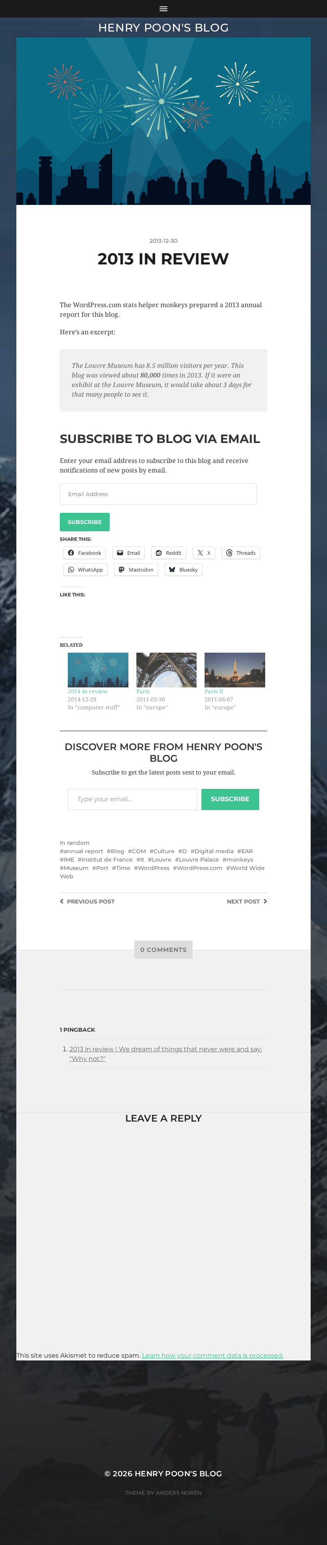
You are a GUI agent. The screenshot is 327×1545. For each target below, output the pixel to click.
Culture (164, 851)
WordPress (153, 868)
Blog (117, 851)
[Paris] (166, 670)
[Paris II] (235, 670)
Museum (76, 868)
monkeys (240, 859)
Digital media (214, 851)
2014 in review (88, 691)
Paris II (214, 691)
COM (139, 851)
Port (102, 868)
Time (123, 868)
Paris (143, 691)
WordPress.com (200, 868)
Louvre (161, 859)
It (142, 859)
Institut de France (107, 859)
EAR (247, 851)
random (78, 842)
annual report (83, 851)
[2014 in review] (98, 670)
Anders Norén (179, 1492)
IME (69, 859)
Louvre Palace (199, 859)
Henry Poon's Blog (163, 27)
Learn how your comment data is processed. (213, 1355)
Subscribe (85, 522)
